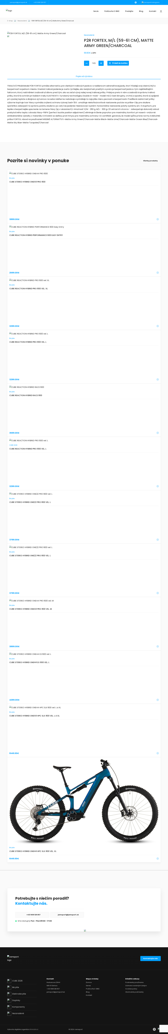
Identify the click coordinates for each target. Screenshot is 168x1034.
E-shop (10, 21)
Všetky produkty (150, 161)
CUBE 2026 (17, 980)
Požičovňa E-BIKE (111, 11)
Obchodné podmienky (134, 992)
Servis (96, 11)
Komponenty (18, 1006)
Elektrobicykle (19, 993)
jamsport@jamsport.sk (68, 915)
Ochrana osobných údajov (136, 985)
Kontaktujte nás (150, 958)
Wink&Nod (34, 1029)
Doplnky (16, 1000)
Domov (89, 982)
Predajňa (129, 11)
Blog (141, 11)
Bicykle (15, 987)
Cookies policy (131, 989)
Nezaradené (22, 21)
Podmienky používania (134, 982)
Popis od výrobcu (84, 76)
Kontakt (152, 11)
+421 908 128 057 (33, 915)
